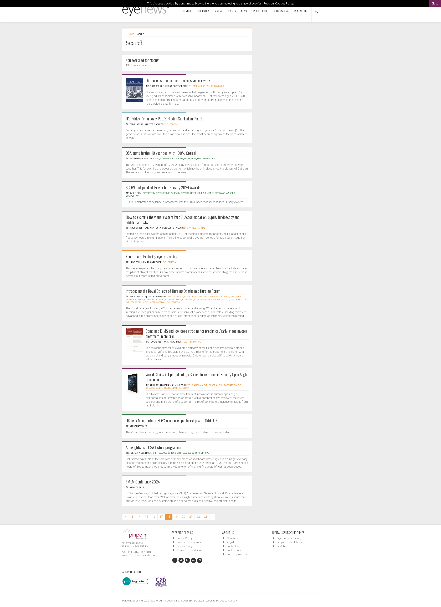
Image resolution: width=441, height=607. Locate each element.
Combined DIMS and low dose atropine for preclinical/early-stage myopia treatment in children (196, 333)
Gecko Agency (228, 600)
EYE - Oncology (173, 299)
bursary (175, 193)
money (210, 193)
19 (176, 516)
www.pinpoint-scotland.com (138, 555)
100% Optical (202, 453)
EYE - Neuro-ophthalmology (174, 388)
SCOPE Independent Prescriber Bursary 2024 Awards (163, 187)
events (179, 158)
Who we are (233, 538)
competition (132, 196)
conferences (167, 158)
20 (183, 516)
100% (193, 158)
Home (131, 34)
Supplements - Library (289, 542)
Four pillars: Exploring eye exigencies (151, 256)
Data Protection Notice (190, 542)
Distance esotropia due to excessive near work (178, 80)
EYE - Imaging (222, 296)
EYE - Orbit (187, 299)
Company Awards (237, 554)
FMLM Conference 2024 (143, 481)
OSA (149, 453)
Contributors (234, 550)
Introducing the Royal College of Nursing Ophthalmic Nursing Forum (173, 291)
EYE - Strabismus (215, 86)
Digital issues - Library (289, 538)
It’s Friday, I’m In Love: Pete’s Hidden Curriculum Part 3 (164, 118)
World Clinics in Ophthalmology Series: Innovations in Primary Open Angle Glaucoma (197, 376)
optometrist (163, 193)
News (244, 11)
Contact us (300, 11)
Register (231, 542)
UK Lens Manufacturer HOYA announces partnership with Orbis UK (171, 420)
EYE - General (172, 124)
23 (205, 516)
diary (187, 158)
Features (188, 11)
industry (154, 158)
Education (203, 11)
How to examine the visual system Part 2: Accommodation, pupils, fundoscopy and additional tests (182, 219)
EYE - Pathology (221, 299)
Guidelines (282, 546)
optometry (149, 193)
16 (153, 516)
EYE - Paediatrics (196, 86)
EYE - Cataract (175, 296)
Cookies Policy (284, 3)
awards (230, 193)
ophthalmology (206, 158)
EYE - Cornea (191, 296)
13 (131, 516)
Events (232, 11)
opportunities (188, 193)
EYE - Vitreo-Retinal (194, 228)
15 (146, 516)
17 (161, 516)
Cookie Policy (184, 538)
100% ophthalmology (182, 453)
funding (201, 193)
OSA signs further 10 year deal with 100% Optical (161, 153)
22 (198, 516)
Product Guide (260, 11)
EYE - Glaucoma (207, 296)
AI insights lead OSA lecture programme (153, 447)
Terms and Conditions (189, 550)
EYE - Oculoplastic (154, 299)
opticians (220, 193)
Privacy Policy (184, 546)
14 (139, 516)
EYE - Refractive (239, 299)
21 (190, 516)
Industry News (281, 11)
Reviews (219, 11)
